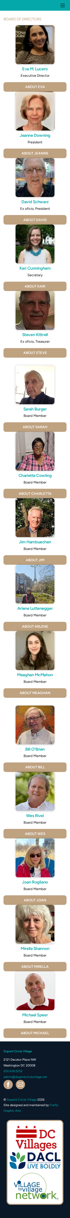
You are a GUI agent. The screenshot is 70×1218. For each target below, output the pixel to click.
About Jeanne (35, 153)
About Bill (35, 767)
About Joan (35, 900)
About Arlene (35, 626)
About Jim (35, 560)
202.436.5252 (13, 1071)
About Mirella (35, 966)
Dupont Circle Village (22, 1099)
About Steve (35, 353)
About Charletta (35, 493)
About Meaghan (35, 693)
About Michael (35, 1033)
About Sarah (35, 427)
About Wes (35, 834)
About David (35, 220)
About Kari (35, 286)
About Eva (35, 87)
